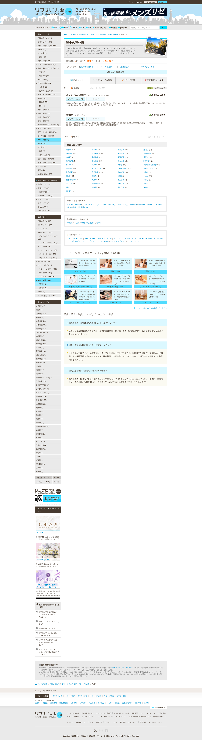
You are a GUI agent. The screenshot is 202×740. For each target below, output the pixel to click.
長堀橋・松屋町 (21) (46, 90)
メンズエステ (43, 228)
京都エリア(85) (43, 188)
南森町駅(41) (41, 343)
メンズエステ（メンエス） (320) (48, 237)
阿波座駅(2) (40, 362)
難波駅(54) (40, 317)
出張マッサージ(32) (45, 42)
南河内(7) (41, 170)
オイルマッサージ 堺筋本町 (142, 238)
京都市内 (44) (44, 192)
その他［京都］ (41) (46, 195)
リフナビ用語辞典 (159, 713)
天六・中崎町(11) (44, 60)
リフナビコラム (145, 713)
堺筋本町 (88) (44, 75)
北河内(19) (42, 166)
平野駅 (145, 179)
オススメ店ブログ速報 (121, 713)
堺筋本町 (57, 27)
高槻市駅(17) (41, 449)
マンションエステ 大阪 (121, 238)
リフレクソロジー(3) (108, 204)
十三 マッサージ (133, 241)
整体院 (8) (43, 284)
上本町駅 (121, 172)
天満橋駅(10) (41, 381)
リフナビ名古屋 (95, 696)
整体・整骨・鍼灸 (44, 280)
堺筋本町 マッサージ (79, 241)
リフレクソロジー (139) (48, 269)
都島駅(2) (39, 415)
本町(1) (69, 223)
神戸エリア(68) (43, 199)
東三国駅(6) (40, 434)
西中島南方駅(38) (42, 426)
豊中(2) (99, 223)
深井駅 (145, 187)
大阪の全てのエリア (45, 38)
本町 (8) (42, 72)
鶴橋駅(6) (39, 407)
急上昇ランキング (87, 716)
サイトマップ (132, 722)
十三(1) (76, 223)
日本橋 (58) (43, 102)
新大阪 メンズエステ (118, 241)
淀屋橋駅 (121, 149)
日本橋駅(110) (41, 325)
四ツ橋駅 (95, 161)
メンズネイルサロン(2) (90, 204)
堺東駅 (94, 187)
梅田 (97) (42, 49)
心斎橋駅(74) (41, 321)
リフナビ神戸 (70, 696)
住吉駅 (120, 176)
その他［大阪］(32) (45, 174)
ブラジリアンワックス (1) (48, 257)
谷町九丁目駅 (148, 168)
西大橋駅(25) (41, 358)
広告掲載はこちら (145, 716)
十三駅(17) (40, 422)
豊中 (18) (42, 143)
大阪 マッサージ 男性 (75, 238)
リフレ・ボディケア (45, 265)
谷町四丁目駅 (97, 168)
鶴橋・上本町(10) (44, 117)
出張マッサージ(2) (44, 184)
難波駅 (145, 149)
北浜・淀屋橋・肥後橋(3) (47, 64)
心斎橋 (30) (43, 87)
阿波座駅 (146, 161)
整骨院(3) (141, 204)
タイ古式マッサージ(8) (46, 276)
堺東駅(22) (40, 460)
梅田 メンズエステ (105, 238)
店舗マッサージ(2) (74, 204)
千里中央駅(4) (41, 445)
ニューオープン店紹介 (103, 713)
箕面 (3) (42, 151)
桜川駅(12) (40, 366)
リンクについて (120, 716)
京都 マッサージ (90, 238)
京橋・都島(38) (43, 121)
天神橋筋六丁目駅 (150, 164)
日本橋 (74, 27)
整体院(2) (133, 204)
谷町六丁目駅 (123, 168)
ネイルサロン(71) (44, 261)
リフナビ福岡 (121, 696)
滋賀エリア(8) (43, 207)
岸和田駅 (121, 187)
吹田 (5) (42, 147)
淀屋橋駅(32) (41, 313)
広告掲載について (81, 722)
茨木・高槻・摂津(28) (46, 159)
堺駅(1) (38, 456)
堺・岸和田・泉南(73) (46, 136)
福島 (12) (42, 57)
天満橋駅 (69, 168)
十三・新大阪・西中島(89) (47, 132)
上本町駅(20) (41, 404)
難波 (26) (42, 98)
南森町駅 (121, 157)
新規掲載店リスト (87, 713)
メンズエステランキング (104, 716)
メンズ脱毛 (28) (45, 246)
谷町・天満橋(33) (44, 113)
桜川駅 (68, 164)
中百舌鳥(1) (90, 223)
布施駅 (68, 191)
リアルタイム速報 (73, 713)
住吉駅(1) (39, 419)
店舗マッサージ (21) (46, 232)
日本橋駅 (95, 153)
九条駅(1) (39, 430)
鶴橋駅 (145, 172)
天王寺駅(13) (41, 328)
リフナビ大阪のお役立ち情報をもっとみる (151, 308)
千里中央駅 (96, 183)
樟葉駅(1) (39, 452)
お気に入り (124, 28)
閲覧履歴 (114, 28)
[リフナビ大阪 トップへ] (54, 12)
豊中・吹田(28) (43, 139)
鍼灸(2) (149, 204)
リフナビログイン (111, 722)
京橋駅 (68, 176)
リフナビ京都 (82, 696)
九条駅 (94, 179)
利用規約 (143, 722)
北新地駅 (95, 157)
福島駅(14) (40, 370)
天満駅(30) (40, 373)
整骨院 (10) (43, 287)
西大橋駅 (121, 161)
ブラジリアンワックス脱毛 (99, 241)
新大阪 (66, 27)
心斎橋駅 (69, 153)
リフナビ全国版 (42, 696)
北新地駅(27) (41, 340)
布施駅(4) (39, 471)
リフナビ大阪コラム (101, 28)
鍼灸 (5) (42, 291)
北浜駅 (145, 157)
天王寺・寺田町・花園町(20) (48, 124)
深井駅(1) (39, 467)
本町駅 (68, 157)
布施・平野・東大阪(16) (47, 162)
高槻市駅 (121, 183)
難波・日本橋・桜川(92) (47, 94)
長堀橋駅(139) (41, 400)
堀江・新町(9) (43, 79)
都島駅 (94, 176)
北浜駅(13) (40, 347)
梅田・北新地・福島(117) (47, 45)
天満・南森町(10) (44, 109)
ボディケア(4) (123, 204)
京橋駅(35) (40, 411)
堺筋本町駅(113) (42, 332)
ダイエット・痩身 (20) (47, 254)
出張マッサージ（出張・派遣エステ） (122, 668)
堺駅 (67, 187)
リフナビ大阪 (57, 696)
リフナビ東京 (109, 696)
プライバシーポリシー (156, 722)
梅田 (89, 27)
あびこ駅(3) (40, 441)
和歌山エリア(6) (44, 210)
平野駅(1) (39, 437)
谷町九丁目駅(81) (42, 392)
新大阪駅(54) (41, 351)
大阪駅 (68, 149)
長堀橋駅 (95, 172)
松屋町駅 (69, 172)
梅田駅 (94, 149)
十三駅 (145, 176)
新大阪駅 (69, 161)
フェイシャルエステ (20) (48, 250)
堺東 (82, 27)
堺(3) (83, 223)
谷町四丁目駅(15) (42, 385)
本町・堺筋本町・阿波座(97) (48, 68)
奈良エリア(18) (43, 203)
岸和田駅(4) (40, 464)
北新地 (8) (43, 53)
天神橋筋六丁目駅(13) (44, 377)
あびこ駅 (69, 183)
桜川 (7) (42, 105)
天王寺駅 (121, 153)
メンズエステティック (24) (49, 242)
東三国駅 (121, 179)
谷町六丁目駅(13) (42, 389)
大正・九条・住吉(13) (46, 128)
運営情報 (123, 722)
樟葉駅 (145, 183)
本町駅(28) (40, 336)
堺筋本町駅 (147, 153)
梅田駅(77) (40, 310)
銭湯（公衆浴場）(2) (80, 207)
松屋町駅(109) (41, 396)
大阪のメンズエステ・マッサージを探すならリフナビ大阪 (102, 736)
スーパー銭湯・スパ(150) (47, 295)
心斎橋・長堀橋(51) (45, 83)
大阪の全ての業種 (44, 221)
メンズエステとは (73, 716)
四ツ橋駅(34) (41, 355)
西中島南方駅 (71, 179)
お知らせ (70, 722)
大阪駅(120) (40, 306)
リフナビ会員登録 (96, 722)
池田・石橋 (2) (44, 154)
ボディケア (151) (45, 272)
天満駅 (120, 164)
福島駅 (94, 164)
